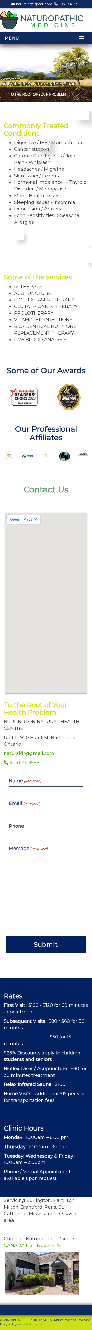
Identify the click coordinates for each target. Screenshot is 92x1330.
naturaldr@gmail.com (33, 4)
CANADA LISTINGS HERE (32, 1245)
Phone (16, 826)
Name (25, 781)
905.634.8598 (69, 4)
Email (24, 803)
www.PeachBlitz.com (32, 1324)
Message (28, 848)
